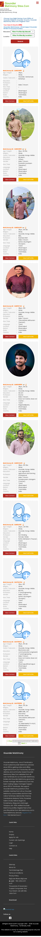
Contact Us (13, 846)
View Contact (10, 101)
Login (11, 843)
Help (10, 849)
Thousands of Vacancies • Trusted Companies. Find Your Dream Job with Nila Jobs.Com (18, 889)
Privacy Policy (14, 876)
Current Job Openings (17, 840)
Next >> (24, 743)
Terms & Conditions (16, 873)
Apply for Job (13, 837)
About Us (12, 867)
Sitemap (12, 865)
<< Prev (9, 741)
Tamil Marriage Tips (16, 870)
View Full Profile (28, 101)
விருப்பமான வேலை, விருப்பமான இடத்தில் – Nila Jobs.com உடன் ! (18, 881)
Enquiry (11, 835)
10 (19, 743)
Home (11, 832)
